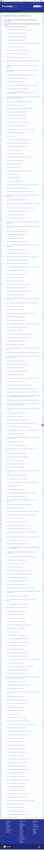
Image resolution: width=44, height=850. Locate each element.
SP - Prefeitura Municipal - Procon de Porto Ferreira (16, 717)
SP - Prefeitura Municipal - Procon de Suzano (15, 755)
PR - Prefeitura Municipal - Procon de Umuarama (16, 489)
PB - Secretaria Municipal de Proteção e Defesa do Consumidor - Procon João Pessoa (23, 400)
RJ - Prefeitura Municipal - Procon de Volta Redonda (17, 560)
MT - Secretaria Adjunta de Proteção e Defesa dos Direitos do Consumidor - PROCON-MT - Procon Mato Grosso (23, 357)
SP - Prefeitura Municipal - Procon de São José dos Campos (18, 793)
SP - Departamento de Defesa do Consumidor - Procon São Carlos (19, 731)
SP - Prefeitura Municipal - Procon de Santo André (16, 748)
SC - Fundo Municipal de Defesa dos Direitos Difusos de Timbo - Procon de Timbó (22, 659)
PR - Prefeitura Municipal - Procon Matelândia (15, 467)
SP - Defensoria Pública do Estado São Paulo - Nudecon (17, 769)
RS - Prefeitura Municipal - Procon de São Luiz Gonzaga (17, 652)
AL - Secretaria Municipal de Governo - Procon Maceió (17, 36)
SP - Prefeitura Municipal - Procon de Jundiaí (15, 807)
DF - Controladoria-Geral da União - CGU (14, 150)
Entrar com (37, 6)
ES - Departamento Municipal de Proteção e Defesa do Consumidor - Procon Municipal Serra (23, 204)
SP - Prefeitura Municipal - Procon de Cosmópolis (16, 786)
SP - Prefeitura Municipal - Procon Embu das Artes (16, 772)
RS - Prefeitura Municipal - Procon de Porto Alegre (16, 635)
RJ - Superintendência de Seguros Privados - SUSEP (17, 521)
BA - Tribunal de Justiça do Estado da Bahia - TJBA (16, 78)
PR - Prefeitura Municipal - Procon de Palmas (15, 507)
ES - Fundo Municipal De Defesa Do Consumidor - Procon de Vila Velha (20, 191)
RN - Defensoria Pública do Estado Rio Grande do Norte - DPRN (19, 570)
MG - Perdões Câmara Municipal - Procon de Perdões (17, 263)
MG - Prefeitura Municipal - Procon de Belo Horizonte (17, 327)
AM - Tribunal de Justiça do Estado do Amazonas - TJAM (17, 53)
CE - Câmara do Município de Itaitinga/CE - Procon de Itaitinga (18, 101)
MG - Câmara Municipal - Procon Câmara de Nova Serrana (18, 284)
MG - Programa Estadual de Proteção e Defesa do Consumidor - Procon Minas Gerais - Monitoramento (23, 246)
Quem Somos (22, 839)
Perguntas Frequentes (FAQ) (35, 833)
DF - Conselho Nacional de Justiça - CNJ (14, 181)
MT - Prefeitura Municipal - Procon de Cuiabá (15, 367)
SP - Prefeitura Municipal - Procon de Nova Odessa (16, 797)
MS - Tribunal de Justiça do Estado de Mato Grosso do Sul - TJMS (19, 334)
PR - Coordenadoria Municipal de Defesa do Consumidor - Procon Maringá (21, 492)
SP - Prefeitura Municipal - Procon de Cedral (15, 707)
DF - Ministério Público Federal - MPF (14, 167)
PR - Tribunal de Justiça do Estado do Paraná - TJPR (17, 445)
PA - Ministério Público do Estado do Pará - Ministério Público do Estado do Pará (22, 388)
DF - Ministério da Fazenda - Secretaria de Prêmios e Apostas (18, 122)
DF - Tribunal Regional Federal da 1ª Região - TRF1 (17, 132)
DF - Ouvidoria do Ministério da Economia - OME (16, 118)
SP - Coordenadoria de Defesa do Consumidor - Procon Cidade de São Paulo (21, 724)
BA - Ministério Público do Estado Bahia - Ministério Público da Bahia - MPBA (21, 74)
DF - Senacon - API (10, 136)
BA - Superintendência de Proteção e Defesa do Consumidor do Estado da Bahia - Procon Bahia (22, 66)
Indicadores (40, 11)
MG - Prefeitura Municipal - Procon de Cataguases (16, 316)
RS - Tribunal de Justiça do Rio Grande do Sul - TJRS (17, 604)
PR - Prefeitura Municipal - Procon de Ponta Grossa (16, 453)
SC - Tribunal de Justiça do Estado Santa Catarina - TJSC (18, 673)
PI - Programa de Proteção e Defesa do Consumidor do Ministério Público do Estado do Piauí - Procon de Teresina (23, 438)
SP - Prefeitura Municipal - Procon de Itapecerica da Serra (18, 734)
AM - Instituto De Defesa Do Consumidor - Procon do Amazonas (19, 50)
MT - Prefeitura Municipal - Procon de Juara (15, 374)
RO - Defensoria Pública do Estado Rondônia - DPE (17, 584)
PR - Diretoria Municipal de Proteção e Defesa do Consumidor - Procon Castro (22, 514)
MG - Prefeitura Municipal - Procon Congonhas (15, 306)
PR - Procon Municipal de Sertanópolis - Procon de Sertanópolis (19, 504)
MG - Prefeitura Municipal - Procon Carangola (15, 309)
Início (20, 11)
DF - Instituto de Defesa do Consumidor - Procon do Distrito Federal (19, 108)
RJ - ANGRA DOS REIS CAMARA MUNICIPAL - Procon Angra (18, 528)
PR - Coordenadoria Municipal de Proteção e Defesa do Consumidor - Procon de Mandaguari (21, 500)
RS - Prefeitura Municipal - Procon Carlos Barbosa (16, 611)
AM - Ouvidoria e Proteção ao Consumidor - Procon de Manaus (19, 57)
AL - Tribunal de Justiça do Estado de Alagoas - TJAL (17, 46)
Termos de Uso (35, 824)
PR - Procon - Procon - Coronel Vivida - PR (15, 518)
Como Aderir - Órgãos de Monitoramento (22, 837)
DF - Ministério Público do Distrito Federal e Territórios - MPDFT (19, 143)
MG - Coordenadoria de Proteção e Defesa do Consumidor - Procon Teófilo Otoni (22, 302)
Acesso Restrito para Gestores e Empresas (9, 830)
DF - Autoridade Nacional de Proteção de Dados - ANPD (17, 146)
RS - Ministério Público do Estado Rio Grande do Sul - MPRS (18, 638)
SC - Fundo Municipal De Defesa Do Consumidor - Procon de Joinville (20, 666)
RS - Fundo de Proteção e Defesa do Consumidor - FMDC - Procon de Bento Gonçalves (21, 600)
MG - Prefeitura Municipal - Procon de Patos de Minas (17, 241)
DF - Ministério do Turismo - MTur (13, 174)
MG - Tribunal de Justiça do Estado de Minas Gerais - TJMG (18, 260)
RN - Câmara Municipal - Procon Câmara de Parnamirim (17, 577)
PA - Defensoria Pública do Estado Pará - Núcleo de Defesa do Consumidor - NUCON (23, 378)
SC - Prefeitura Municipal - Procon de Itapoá (15, 688)
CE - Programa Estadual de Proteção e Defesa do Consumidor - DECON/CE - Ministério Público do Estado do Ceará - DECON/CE (23, 97)
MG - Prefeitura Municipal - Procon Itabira (14, 330)
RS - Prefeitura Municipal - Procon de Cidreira (15, 614)
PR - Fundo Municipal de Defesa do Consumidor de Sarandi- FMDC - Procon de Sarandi (21, 449)
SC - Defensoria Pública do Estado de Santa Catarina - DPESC (19, 685)
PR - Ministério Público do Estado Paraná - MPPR (16, 496)
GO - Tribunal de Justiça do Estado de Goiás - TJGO (17, 218)
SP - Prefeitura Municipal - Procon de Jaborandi (16, 776)
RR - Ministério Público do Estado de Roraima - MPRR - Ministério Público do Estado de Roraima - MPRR (23, 592)
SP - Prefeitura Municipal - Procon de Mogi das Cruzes (17, 762)
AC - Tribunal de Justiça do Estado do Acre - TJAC (16, 33)
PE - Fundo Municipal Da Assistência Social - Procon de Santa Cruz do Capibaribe (22, 430)
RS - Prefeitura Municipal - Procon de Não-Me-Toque (17, 645)
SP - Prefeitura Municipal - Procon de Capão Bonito (16, 727)
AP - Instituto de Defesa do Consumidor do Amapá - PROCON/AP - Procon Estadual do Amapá (23, 61)
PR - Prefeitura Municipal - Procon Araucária (15, 441)
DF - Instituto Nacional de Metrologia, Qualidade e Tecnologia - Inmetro (20, 170)
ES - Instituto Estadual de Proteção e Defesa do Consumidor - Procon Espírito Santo (23, 184)
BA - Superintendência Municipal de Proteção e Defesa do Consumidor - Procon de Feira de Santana (22, 71)
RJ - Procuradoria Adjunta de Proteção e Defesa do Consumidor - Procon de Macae (22, 536)
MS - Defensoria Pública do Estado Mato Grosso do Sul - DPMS (19, 337)
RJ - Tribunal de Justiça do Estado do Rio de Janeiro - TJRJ (18, 525)
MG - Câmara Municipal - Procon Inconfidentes (15, 294)
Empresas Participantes (33, 11)
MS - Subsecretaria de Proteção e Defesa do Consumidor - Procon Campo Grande (22, 352)
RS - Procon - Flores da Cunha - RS (13, 631)
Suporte (7, 832)
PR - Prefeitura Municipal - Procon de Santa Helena (16, 475)
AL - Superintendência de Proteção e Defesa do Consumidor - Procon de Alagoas (22, 43)
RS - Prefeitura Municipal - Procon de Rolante (15, 649)
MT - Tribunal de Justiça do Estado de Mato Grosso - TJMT (18, 371)
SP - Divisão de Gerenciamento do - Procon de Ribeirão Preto (18, 720)
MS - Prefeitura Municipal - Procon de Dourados (16, 344)
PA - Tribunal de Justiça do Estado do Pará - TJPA (16, 381)
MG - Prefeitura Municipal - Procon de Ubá (15, 280)
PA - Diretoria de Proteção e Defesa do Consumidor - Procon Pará (19, 385)
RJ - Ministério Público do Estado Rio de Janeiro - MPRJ (17, 543)
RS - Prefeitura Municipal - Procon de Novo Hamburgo (17, 607)
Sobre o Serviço (25, 11)
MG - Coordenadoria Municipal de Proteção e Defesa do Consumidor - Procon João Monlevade (22, 299)
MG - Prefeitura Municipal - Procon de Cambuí (15, 320)
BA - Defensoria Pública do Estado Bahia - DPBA (16, 81)
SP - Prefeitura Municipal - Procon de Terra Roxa (16, 738)
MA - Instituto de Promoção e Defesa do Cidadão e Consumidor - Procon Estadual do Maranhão (22, 227)
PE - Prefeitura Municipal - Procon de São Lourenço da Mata (18, 426)
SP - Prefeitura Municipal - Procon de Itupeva (15, 790)
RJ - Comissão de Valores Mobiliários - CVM (15, 563)
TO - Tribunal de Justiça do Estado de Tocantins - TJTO (17, 814)
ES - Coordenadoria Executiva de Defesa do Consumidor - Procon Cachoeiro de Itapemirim (21, 196)
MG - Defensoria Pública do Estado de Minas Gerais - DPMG (18, 291)
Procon (10, 817)
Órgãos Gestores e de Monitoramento (22, 823)
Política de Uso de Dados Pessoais (35, 830)
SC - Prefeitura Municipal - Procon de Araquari (15, 696)
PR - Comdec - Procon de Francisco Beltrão (15, 460)
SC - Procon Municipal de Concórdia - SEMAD (15, 663)
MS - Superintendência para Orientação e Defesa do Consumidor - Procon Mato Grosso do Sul (23, 349)
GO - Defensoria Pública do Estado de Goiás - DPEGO (17, 211)
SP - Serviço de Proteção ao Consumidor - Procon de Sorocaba (19, 779)
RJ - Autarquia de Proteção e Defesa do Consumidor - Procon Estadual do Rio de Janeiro (22, 533)
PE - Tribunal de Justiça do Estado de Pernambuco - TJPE (18, 419)
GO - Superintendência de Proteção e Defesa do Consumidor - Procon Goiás (21, 207)
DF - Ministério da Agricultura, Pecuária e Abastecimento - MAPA (19, 139)
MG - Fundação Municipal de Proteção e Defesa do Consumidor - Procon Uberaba (22, 256)
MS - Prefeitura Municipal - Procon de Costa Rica (16, 341)
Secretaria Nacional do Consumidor (22, 830)
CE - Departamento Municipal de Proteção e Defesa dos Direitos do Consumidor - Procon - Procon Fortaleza (22, 93)
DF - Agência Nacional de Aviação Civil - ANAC (16, 153)
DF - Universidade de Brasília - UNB (14, 177)
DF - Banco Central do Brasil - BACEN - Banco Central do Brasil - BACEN (21, 129)
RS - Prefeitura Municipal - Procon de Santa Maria (16, 628)
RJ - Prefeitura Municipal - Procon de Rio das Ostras (17, 540)
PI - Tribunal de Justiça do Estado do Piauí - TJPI (16, 433)
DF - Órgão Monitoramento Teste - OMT (14, 163)
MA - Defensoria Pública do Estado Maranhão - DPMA (17, 231)
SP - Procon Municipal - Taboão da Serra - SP (15, 741)
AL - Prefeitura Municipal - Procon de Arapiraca (16, 40)
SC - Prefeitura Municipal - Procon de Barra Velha (16, 681)
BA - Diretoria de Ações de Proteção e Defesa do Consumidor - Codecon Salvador (22, 85)
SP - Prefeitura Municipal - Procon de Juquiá (15, 710)
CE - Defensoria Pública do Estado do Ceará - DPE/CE (17, 88)
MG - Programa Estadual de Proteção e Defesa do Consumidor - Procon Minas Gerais (23, 323)
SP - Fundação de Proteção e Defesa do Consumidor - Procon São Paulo (21, 800)
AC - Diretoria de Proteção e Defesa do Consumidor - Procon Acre (19, 29)
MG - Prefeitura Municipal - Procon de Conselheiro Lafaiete (18, 253)
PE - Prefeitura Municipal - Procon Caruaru (15, 416)
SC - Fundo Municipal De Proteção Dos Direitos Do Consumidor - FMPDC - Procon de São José (23, 693)
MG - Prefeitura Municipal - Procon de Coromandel (16, 270)
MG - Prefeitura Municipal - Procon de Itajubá (15, 277)
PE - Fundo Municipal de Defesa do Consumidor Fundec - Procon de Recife (21, 423)
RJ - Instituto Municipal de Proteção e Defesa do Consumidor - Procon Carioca (22, 556)
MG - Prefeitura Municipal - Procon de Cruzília (15, 238)
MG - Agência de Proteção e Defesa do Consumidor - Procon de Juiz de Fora (21, 313)
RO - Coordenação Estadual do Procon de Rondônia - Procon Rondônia (20, 587)
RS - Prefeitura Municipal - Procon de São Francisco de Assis (18, 642)
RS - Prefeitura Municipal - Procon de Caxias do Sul (16, 621)
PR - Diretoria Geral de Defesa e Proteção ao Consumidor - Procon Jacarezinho (22, 482)
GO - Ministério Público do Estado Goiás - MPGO (16, 214)
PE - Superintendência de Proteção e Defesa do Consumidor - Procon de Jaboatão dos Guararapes (23, 409)
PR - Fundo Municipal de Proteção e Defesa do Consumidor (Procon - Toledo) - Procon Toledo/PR (23, 471)
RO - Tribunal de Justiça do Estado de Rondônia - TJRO (17, 580)
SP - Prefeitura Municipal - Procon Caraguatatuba (16, 745)
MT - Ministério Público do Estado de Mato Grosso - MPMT (18, 364)
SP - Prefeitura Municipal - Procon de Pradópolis (16, 804)
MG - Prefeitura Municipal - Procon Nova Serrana (16, 249)
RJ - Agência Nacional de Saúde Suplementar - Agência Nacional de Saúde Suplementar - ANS (21, 553)
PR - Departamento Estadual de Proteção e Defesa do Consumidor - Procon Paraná (23, 511)
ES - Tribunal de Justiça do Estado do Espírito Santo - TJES (18, 199)
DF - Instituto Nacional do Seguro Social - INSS (16, 160)
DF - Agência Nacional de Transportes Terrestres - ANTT (17, 125)
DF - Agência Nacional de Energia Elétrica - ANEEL (16, 115)
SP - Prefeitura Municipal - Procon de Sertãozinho (16, 752)
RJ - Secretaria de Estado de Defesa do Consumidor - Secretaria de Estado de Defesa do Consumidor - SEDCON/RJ (22, 548)
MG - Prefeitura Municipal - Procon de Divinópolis (16, 287)
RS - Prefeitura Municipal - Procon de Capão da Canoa (17, 656)
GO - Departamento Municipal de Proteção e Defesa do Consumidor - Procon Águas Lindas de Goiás (22, 222)
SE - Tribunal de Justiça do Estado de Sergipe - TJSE (17, 700)
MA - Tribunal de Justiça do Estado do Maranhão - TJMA (17, 234)
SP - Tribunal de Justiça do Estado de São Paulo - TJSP (17, 703)
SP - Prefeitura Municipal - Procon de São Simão (16, 783)
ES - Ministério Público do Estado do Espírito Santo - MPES (18, 188)
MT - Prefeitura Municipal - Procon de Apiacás (15, 360)
